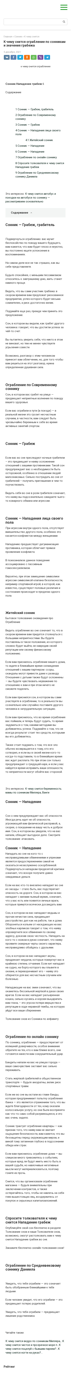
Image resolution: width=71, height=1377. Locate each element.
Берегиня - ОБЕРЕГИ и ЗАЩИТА (21, 7)
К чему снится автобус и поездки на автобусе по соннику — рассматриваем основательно (30, 197)
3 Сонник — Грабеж (27, 124)
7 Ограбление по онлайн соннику (36, 157)
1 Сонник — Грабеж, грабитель (34, 109)
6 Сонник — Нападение (29, 151)
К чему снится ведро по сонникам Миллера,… (33, 1341)
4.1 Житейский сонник (39, 140)
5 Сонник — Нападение (29, 145)
